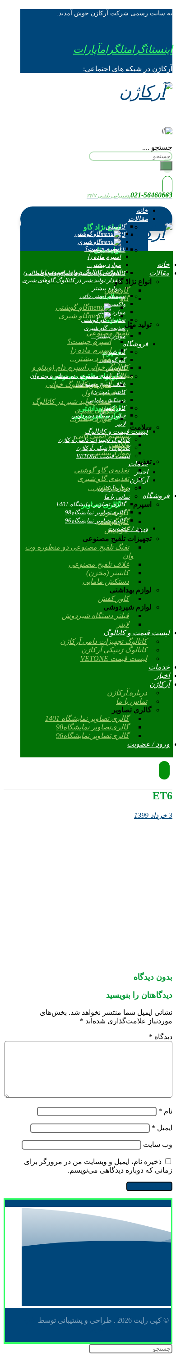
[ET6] (104, 959)
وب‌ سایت (157, 1144)
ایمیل (162, 1128)
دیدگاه (160, 1037)
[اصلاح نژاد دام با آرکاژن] (145, 92)
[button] (149, 49)
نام (165, 1111)
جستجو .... (157, 147)
